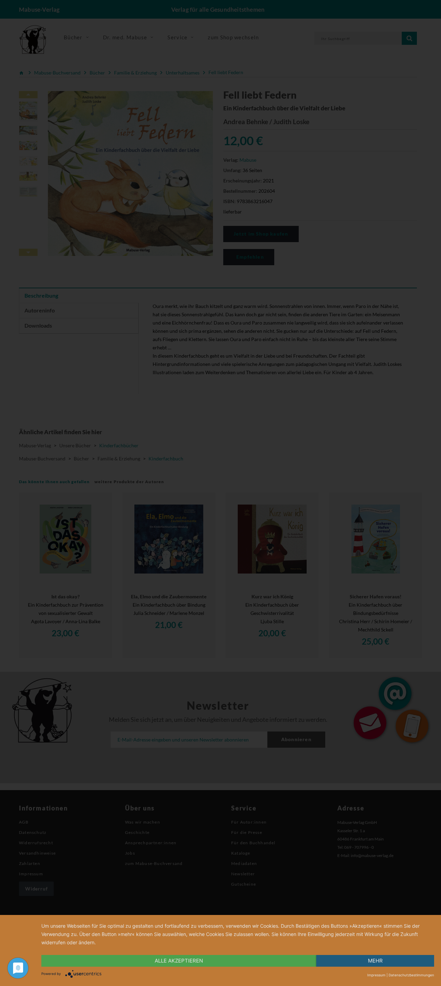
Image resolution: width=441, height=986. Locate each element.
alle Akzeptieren (179, 960)
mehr (375, 960)
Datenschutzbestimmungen (411, 975)
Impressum (376, 975)
